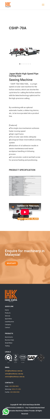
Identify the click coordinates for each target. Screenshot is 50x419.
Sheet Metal (8, 343)
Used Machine (9, 321)
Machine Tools (9, 340)
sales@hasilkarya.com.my (14, 374)
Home (7, 310)
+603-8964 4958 (14, 392)
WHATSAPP (11, 263)
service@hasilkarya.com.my (14, 376)
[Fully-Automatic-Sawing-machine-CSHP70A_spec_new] (25, 195)
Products (7, 313)
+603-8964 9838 (13, 386)
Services (7, 316)
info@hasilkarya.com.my (13, 371)
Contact (7, 327)
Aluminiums (9, 337)
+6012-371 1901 (16, 389)
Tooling (7, 346)
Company (8, 324)
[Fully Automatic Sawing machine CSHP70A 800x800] (25, 66)
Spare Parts (8, 319)
